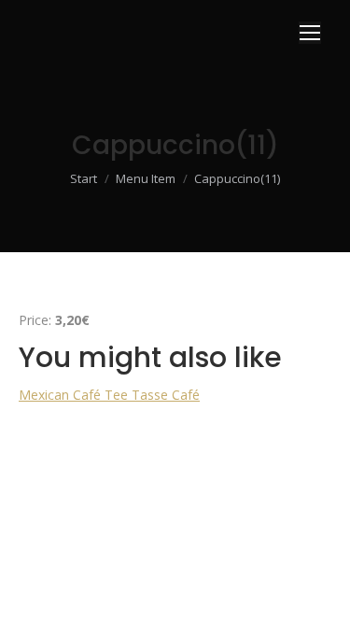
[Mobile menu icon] (310, 32)
